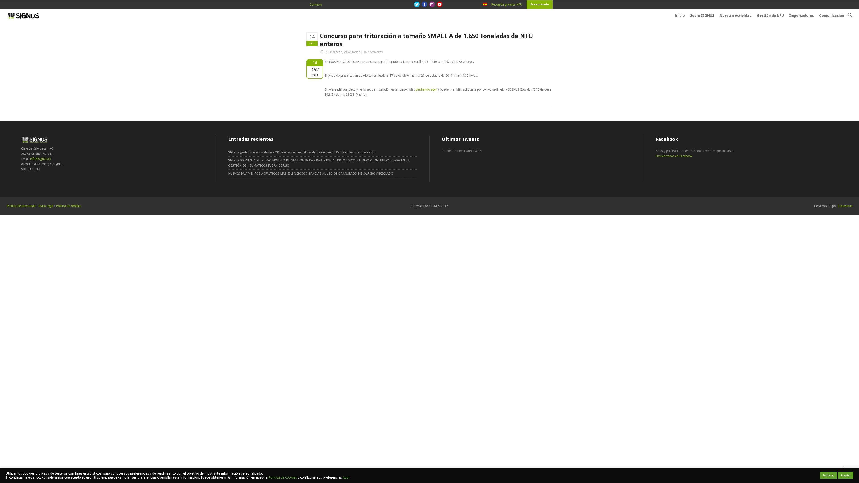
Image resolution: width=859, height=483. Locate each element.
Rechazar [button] (828, 475)
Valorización (352, 52)
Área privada (539, 4)
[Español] (485, 4)
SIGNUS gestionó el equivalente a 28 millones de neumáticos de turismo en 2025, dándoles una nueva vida (301, 152)
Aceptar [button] (846, 475)
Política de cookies (68, 206)
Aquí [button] (346, 477)
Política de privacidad (21, 206)
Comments (375, 52)
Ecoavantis (845, 206)
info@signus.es (40, 159)
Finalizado (335, 52)
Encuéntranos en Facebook (673, 156)
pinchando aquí (426, 89)
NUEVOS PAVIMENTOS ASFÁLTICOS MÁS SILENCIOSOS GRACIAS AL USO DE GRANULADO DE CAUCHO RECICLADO (310, 173)
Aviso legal (45, 206)
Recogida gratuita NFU (506, 4)
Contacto (316, 4)
